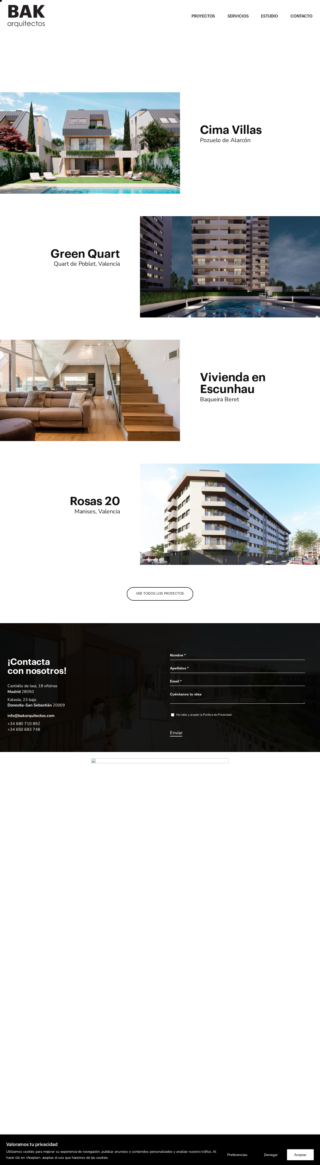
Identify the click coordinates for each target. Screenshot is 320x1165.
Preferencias (237, 1155)
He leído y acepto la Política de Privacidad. (204, 715)
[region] (160, 1149)
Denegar (271, 1155)
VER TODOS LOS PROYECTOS (160, 593)
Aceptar (300, 1155)
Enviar (176, 733)
